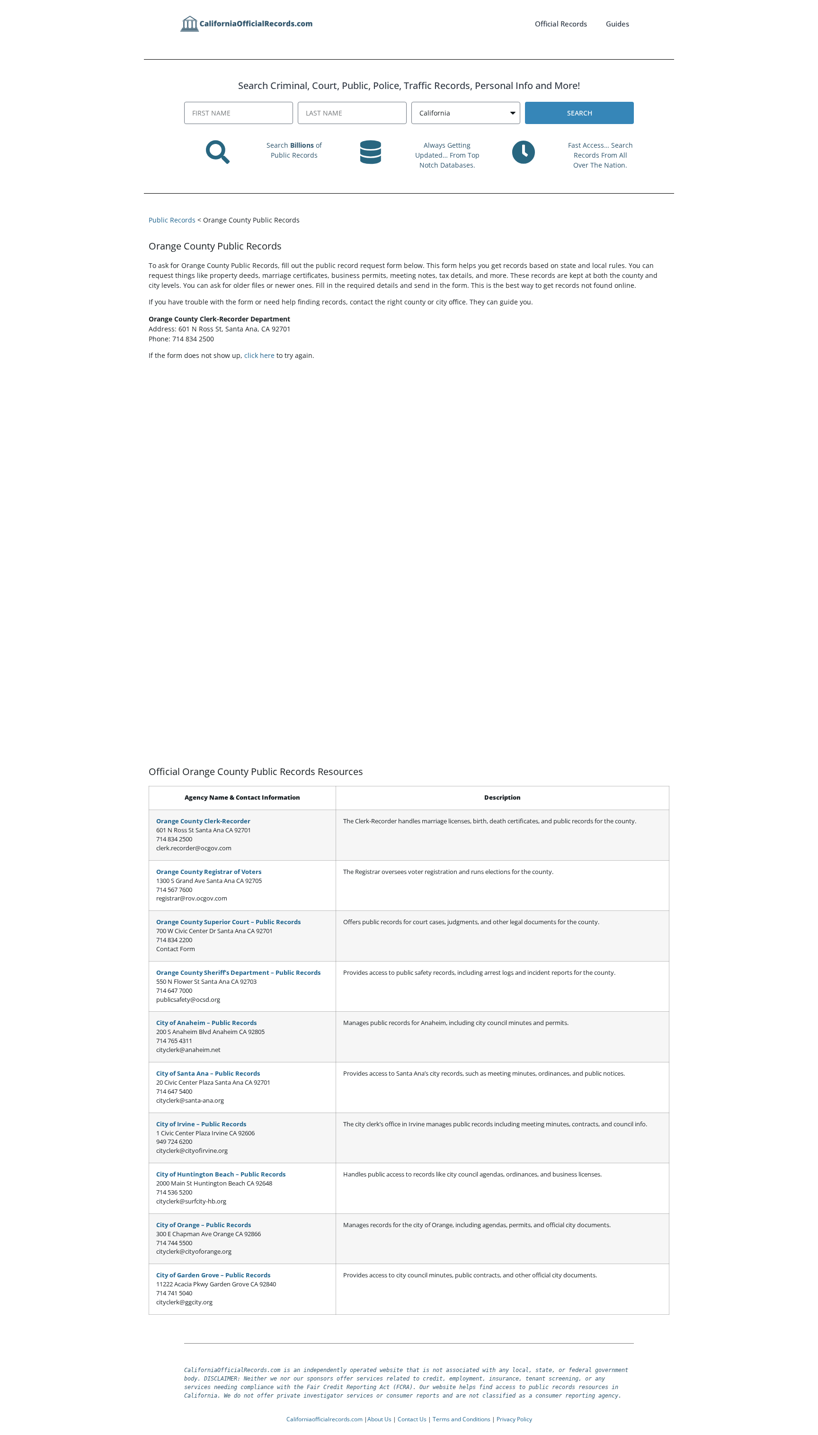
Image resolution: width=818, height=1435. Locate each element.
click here (259, 355)
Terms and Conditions (461, 1419)
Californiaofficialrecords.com (324, 1419)
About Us (379, 1419)
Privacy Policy (514, 1419)
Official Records (561, 23)
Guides (617, 23)
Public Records (172, 219)
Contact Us (412, 1419)
